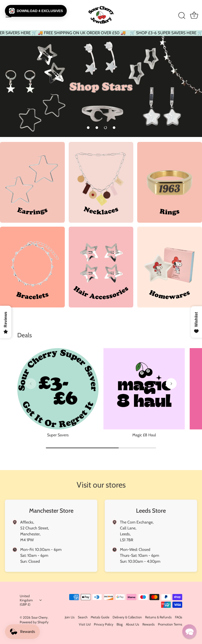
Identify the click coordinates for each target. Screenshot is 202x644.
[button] (88, 127)
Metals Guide (100, 617)
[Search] (181, 15)
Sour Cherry (39, 617)
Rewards (148, 624)
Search (82, 617)
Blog (120, 624)
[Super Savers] (58, 388)
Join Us (70, 617)
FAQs (178, 617)
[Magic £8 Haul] (144, 388)
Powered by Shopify (34, 622)
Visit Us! (85, 624)
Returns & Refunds (158, 617)
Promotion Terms (170, 624)
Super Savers (58, 435)
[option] (101, 86)
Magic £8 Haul (144, 435)
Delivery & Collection (127, 617)
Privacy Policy (103, 624)
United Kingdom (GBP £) (26, 600)
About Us (132, 624)
